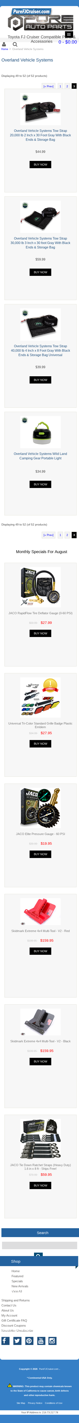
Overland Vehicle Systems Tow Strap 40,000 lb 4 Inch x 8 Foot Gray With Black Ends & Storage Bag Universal (40, 350)
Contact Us (8, 1305)
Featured (17, 1276)
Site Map (21, 1403)
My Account (9, 1315)
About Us (7, 1310)
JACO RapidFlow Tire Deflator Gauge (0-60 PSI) (41, 613)
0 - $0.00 (68, 42)
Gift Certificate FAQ (14, 1320)
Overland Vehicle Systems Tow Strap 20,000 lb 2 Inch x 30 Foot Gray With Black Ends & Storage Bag (40, 135)
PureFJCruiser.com (48, 1369)
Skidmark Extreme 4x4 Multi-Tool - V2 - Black (40, 1041)
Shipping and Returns (15, 1300)
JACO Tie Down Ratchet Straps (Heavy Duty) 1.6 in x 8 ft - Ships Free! (40, 1166)
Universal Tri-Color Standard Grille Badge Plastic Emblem (40, 725)
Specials (17, 1281)
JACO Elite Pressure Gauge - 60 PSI (40, 834)
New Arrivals (20, 1286)
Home (4, 49)
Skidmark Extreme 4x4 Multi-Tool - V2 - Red (40, 931)
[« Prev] (48, 86)
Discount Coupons (13, 1325)
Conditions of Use (53, 1403)
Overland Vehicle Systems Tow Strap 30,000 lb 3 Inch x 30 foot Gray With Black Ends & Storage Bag (40, 243)
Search (42, 1233)
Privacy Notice (35, 1403)
